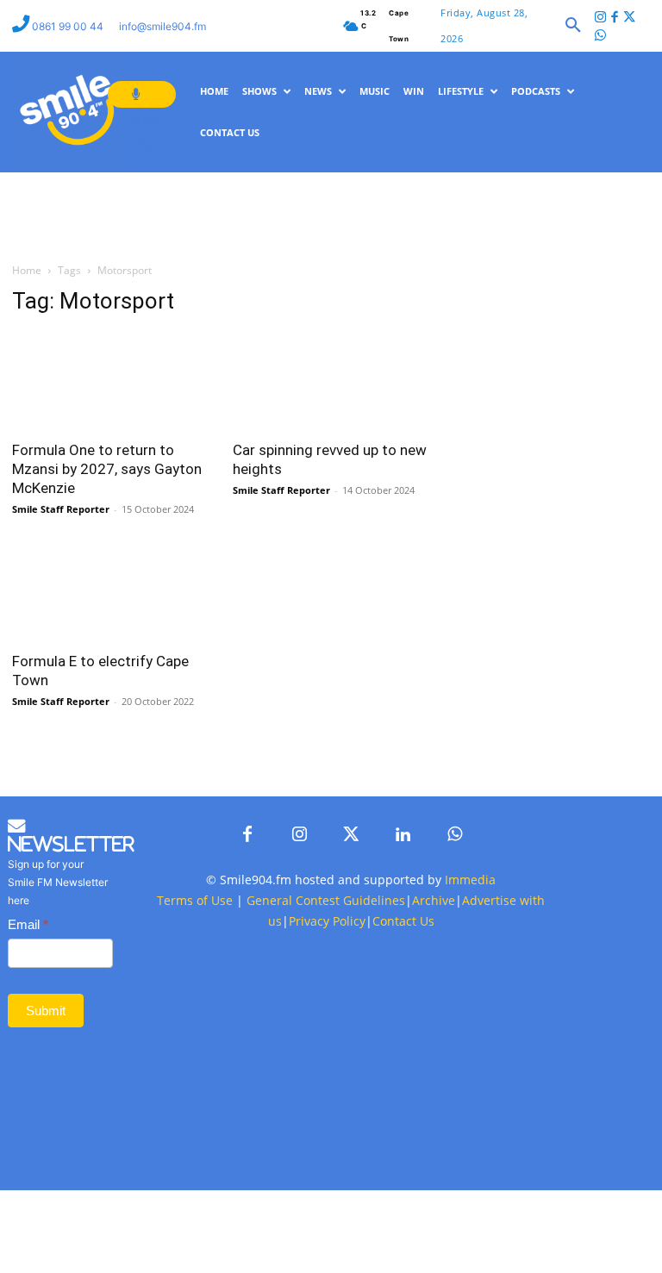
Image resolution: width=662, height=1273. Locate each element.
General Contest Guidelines (326, 1019)
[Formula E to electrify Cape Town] (110, 651)
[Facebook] (615, 18)
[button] (573, 26)
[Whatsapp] (601, 36)
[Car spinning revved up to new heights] (331, 440)
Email (28, 1043)
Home (26, 329)
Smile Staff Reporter (60, 567)
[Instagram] (601, 18)
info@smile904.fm (162, 26)
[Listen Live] (142, 94)
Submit (46, 1129)
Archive (433, 1019)
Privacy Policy (327, 1040)
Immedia (470, 998)
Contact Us (403, 1040)
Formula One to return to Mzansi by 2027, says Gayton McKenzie (107, 527)
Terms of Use (195, 1019)
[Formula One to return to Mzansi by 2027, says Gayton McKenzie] (110, 440)
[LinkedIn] (402, 954)
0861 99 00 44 (69, 26)
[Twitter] (629, 18)
